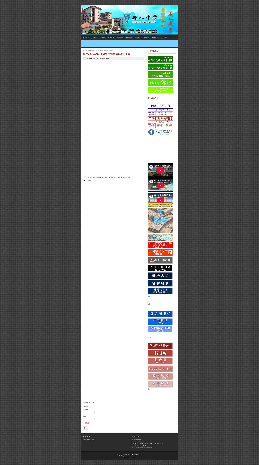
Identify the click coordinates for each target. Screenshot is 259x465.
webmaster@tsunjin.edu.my (144, 448)
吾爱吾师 (129, 38)
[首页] (129, 33)
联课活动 (147, 38)
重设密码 (87, 423)
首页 (84, 50)
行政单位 (111, 38)
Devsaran (133, 457)
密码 (85, 416)
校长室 (89, 180)
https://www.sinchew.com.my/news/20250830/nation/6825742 (111, 177)
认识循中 (94, 38)
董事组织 (103, 38)
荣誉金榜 (120, 38)
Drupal (93, 402)
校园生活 (138, 38)
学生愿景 (155, 38)
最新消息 (86, 38)
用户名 (85, 410)
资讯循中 (164, 38)
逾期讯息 (86, 44)
